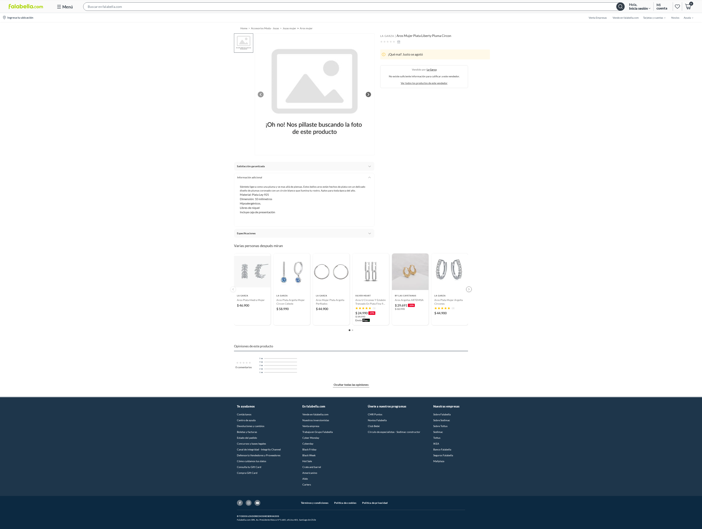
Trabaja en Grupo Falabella (317, 431)
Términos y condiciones (314, 502)
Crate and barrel (311, 467)
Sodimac (438, 431)
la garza (432, 69)
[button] (354, 6)
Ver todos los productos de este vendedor (424, 83)
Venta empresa (310, 426)
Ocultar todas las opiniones (351, 384)
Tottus (436, 437)
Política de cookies (345, 502)
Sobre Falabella (442, 414)
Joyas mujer (289, 28)
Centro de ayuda (246, 420)
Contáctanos (244, 414)
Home (243, 28)
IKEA (436, 443)
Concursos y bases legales (251, 443)
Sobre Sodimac (441, 420)
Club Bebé (374, 426)
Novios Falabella (377, 420)
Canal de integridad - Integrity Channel (259, 449)
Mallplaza (438, 461)
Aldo (305, 478)
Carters (306, 484)
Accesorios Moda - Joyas (265, 28)
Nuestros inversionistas (315, 420)
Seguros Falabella (443, 455)
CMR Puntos (375, 414)
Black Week (309, 455)
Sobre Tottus (440, 426)
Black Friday (309, 449)
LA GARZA (387, 35)
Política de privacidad (375, 502)
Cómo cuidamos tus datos (251, 461)
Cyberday (307, 443)
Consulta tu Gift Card (249, 467)
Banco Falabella (442, 449)
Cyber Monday (310, 437)
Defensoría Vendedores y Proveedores (258, 455)
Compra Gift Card (247, 472)
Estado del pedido (247, 437)
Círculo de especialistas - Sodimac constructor (394, 431)
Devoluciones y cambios (250, 426)
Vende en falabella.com (315, 414)
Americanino (309, 472)
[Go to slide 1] (349, 330)
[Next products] (469, 289)
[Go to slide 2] (352, 330)
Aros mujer (306, 28)
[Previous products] (233, 289)
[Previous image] (261, 94)
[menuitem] (652, 17)
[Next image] (368, 94)
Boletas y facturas (247, 431)
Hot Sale (307, 461)
